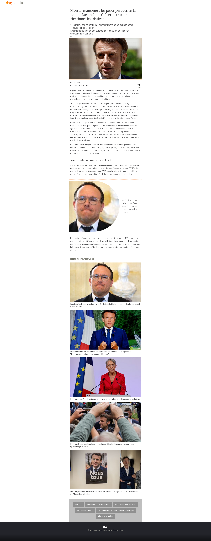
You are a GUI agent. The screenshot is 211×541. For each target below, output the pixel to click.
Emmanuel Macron (85, 510)
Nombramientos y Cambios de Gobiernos (116, 510)
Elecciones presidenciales (98, 504)
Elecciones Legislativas (125, 504)
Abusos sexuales (105, 516)
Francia (78, 504)
